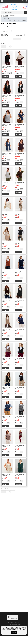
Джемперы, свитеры (7, 26)
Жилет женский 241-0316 (6, 358)
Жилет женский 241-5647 (6, 213)
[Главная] (1, 16)
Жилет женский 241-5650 (19, 96)
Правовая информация (14, 624)
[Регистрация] (23, 1)
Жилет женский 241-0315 (6, 242)
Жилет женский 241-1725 (6, 96)
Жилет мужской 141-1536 (19, 271)
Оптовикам (13, 4)
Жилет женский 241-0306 (6, 474)
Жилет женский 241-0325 (6, 67)
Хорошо (14, 632)
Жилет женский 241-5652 (19, 183)
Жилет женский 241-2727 (6, 271)
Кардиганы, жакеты (20, 26)
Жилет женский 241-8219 (19, 474)
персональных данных (19, 629)
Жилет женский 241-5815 (19, 329)
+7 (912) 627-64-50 (5, 9)
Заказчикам (14, 9)
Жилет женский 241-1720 (19, 213)
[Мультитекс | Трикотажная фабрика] (5, 6)
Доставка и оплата (13, 622)
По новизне (16, 39)
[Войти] (26, 1)
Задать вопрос (14, 6)
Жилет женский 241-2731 (19, 125)
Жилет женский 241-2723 (19, 242)
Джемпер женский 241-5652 (6, 184)
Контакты (13, 7)
